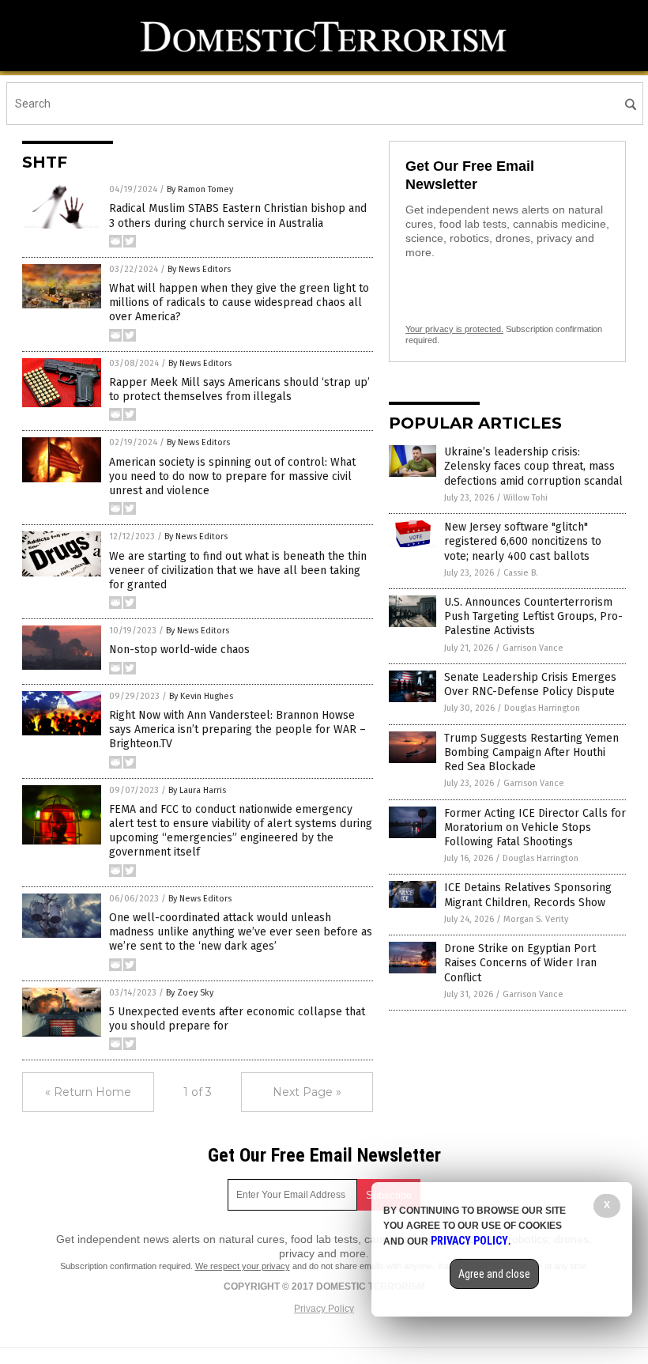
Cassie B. (520, 573)
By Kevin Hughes (201, 696)
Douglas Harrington (542, 708)
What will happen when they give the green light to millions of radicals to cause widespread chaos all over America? (239, 302)
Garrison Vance (533, 648)
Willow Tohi (525, 498)
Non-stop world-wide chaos (179, 649)
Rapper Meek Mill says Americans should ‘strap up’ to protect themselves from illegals (239, 389)
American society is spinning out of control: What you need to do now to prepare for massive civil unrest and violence (232, 476)
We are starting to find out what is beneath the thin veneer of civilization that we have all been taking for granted (238, 570)
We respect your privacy (242, 1266)
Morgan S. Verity (535, 919)
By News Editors (199, 269)
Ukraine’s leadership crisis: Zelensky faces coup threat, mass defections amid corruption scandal (533, 466)
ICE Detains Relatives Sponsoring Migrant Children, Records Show (528, 895)
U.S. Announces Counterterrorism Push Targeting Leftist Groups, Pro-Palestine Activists (533, 616)
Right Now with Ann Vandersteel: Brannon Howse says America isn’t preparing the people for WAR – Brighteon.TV (237, 729)
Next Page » (307, 1092)
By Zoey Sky (189, 993)
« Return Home (88, 1092)
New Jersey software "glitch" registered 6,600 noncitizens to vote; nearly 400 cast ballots (522, 541)
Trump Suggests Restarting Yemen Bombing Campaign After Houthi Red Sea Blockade (531, 752)
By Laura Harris (197, 790)
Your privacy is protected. (454, 329)
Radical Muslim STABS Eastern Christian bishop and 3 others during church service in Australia (238, 215)
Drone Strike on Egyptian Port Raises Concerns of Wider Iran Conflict (520, 963)
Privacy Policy (324, 1308)
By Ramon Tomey (200, 189)
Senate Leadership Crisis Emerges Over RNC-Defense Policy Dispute (530, 684)
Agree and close (494, 1274)
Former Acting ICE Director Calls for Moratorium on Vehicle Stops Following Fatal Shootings (535, 827)
